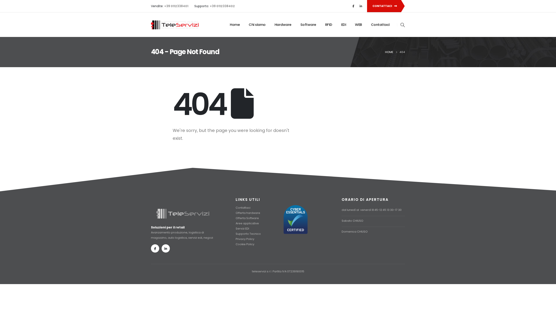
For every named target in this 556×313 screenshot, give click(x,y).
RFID (328, 24)
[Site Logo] (175, 24)
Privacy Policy (245, 239)
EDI (343, 24)
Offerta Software (247, 218)
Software (308, 24)
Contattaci (380, 24)
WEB (358, 24)
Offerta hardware (248, 213)
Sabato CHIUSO (352, 221)
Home (235, 24)
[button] (402, 25)
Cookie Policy (245, 244)
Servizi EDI (242, 228)
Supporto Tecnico (248, 234)
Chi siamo (257, 24)
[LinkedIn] (361, 6)
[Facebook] (353, 6)
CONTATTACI (382, 6)
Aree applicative (247, 223)
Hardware (283, 24)
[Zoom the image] (183, 210)
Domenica (349, 231)
